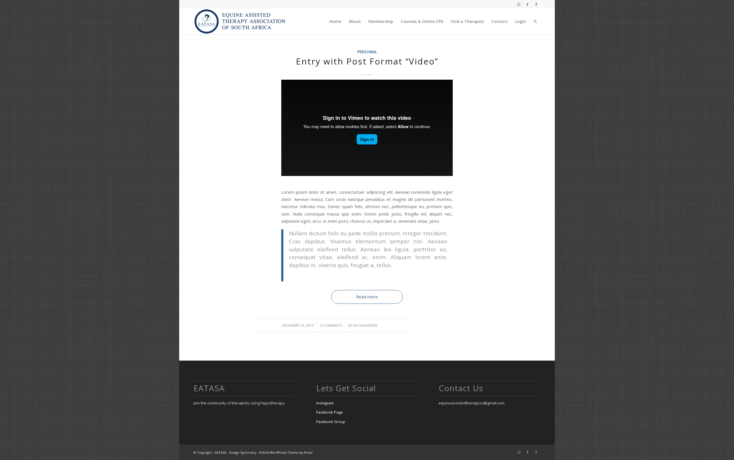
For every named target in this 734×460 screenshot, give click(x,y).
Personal (367, 51)
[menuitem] (335, 21)
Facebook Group (330, 421)
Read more (367, 297)
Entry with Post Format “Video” (367, 61)
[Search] (535, 21)
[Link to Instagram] (519, 4)
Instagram (325, 403)
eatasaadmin (365, 325)
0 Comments (331, 325)
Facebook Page (329, 412)
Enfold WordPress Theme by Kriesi (286, 452)
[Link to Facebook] (527, 4)
